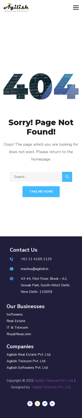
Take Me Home (41, 191)
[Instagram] (37, 403)
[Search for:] (41, 176)
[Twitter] (44, 403)
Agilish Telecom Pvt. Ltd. (54, 381)
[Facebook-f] (30, 403)
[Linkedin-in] (52, 403)
